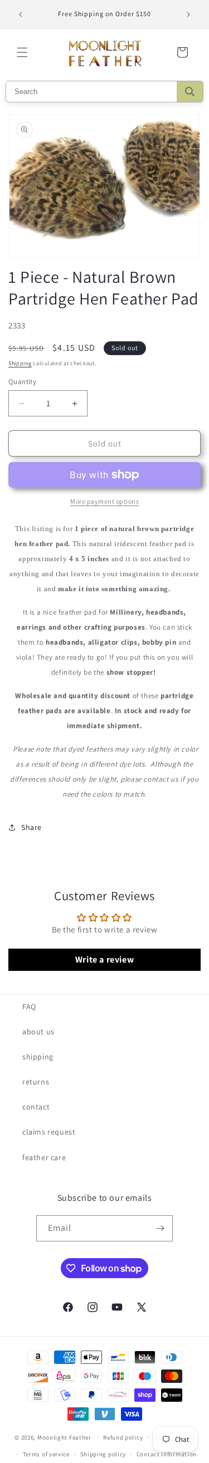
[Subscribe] (160, 1228)
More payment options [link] (104, 501)
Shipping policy (103, 1454)
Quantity (22, 381)
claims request (48, 1132)
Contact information (167, 1454)
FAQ (29, 1006)
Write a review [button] (104, 959)
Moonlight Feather (64, 1437)
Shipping (20, 363)
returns (35, 1082)
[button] (22, 52)
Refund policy (123, 1437)
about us (38, 1032)
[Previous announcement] (20, 14)
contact (36, 1107)
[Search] (190, 91)
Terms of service (46, 1454)
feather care (44, 1157)
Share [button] (31, 827)
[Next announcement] (188, 14)
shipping (38, 1057)
